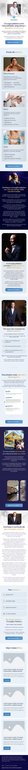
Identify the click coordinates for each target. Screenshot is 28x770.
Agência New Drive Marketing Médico (12, 767)
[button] (4, 402)
